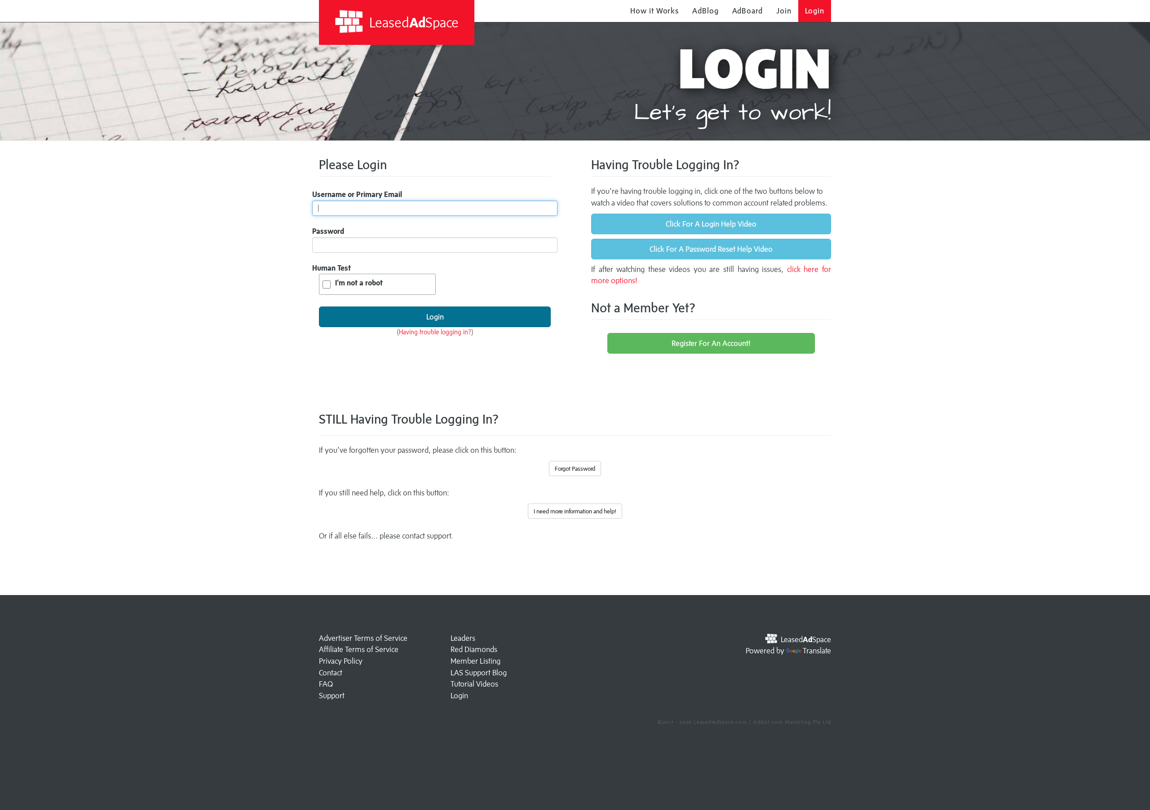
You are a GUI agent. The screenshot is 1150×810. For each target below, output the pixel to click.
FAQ (326, 683)
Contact (330, 672)
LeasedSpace (412, 22)
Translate (817, 650)
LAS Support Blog (479, 672)
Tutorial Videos (474, 683)
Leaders (463, 638)
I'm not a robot (359, 282)
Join (784, 10)
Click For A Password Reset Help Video (711, 249)
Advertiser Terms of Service (363, 638)
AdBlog (705, 10)
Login (815, 10)
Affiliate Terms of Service (358, 649)
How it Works (654, 10)
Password (328, 231)
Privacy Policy (341, 661)
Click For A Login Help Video (711, 223)
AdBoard (747, 10)
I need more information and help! (575, 511)
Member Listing (475, 661)
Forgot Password (575, 468)
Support (332, 695)
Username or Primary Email (357, 194)
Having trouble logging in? (435, 332)
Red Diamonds (474, 649)
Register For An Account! (711, 343)
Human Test (331, 267)
